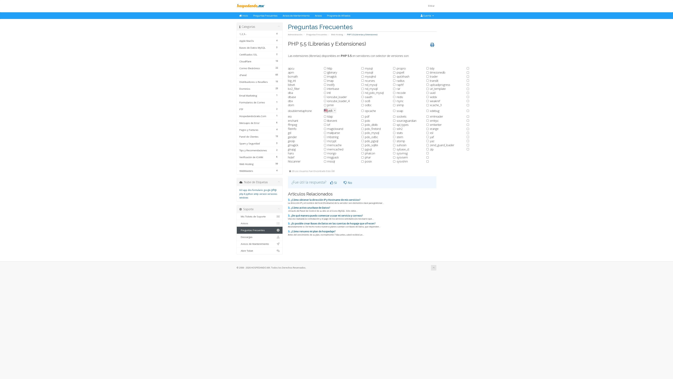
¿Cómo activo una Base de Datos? (310, 207)
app (245, 190)
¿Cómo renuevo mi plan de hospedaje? (313, 231)
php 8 (242, 193)
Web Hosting (337, 34)
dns (249, 190)
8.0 (240, 190)
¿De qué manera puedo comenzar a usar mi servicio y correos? (326, 215)
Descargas (246, 237)
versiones (272, 193)
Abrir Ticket (246, 250)
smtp (256, 193)
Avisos (318, 15)
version (263, 193)
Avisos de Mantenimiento (296, 15)
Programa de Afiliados (338, 15)
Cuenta (427, 15)
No (349, 183)
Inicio (245, 15)
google (267, 190)
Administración (295, 34)
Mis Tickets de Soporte (252, 216)
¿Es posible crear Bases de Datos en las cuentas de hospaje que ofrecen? (333, 223)
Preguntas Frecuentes (265, 15)
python (249, 193)
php (274, 190)
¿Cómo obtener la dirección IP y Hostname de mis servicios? (325, 199)
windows (243, 197)
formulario (257, 190)
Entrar (431, 5)
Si (335, 183)
